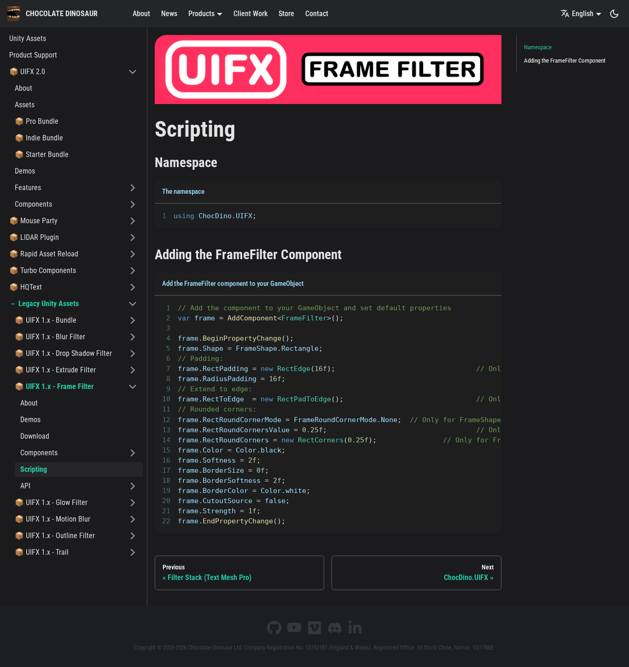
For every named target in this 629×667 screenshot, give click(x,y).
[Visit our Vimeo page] (314, 627)
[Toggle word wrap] (473, 215)
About (141, 13)
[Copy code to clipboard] (490, 215)
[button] (73, 71)
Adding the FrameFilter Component (565, 60)
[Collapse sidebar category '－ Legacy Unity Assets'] (132, 303)
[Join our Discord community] (334, 627)
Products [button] (201, 13)
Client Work (250, 13)
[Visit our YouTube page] (294, 627)
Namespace (538, 47)
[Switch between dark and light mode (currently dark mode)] (614, 13)
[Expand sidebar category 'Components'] (132, 204)
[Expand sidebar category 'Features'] (132, 187)
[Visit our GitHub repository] (274, 627)
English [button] (583, 13)
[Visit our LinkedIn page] (355, 627)
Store (286, 13)
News (169, 13)
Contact (316, 13)
